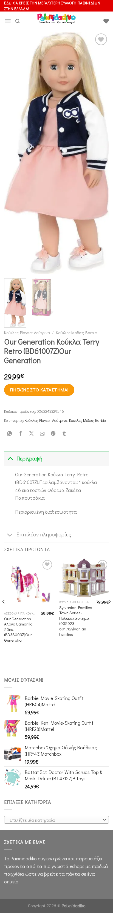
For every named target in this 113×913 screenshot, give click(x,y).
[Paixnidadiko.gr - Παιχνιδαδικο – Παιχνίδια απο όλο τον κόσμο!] (56, 21)
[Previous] (13, 153)
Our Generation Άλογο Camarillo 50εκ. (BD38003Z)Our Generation (18, 629)
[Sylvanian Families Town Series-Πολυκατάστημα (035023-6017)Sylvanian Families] (84, 578)
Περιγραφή (29, 458)
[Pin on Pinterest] (53, 434)
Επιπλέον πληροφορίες (43, 534)
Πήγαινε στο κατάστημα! (39, 389)
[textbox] (55, 820)
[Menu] (8, 21)
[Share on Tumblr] (64, 434)
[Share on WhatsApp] (10, 434)
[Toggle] (10, 458)
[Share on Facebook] (20, 434)
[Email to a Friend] (42, 434)
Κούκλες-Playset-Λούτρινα (27, 332)
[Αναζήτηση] (17, 21)
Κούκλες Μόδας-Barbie (76, 332)
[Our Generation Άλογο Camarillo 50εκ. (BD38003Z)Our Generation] (29, 583)
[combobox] (56, 820)
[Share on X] (31, 434)
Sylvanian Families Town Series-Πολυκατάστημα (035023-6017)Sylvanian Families (75, 621)
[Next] (100, 153)
